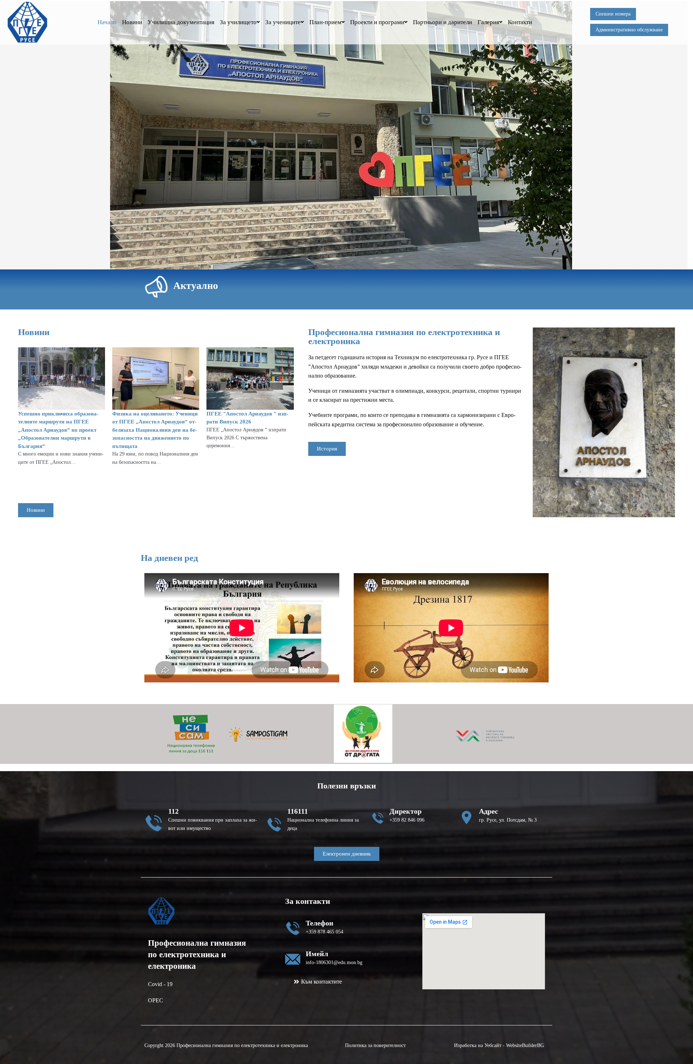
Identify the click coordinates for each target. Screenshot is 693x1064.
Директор (405, 811)
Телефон (320, 923)
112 (173, 811)
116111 (297, 811)
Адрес (488, 811)
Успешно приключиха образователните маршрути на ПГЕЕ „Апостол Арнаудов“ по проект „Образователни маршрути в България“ (58, 430)
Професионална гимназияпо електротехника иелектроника (197, 954)
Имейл (317, 954)
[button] (209, 1000)
